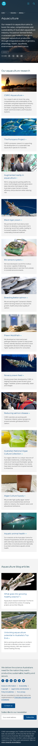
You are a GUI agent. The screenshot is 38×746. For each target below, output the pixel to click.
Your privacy (21, 692)
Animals (21, 13)
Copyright (4, 689)
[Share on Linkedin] (17, 56)
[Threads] (19, 680)
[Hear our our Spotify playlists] (15, 680)
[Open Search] (34, 3)
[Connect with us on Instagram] (7, 680)
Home (3, 13)
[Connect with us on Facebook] (2, 680)
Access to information (8, 686)
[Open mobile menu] (28, 3)
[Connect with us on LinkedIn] (11, 680)
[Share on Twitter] (13, 56)
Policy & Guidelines (7, 692)
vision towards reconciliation (11, 742)
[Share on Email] (21, 56)
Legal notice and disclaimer (20, 689)
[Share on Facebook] (9, 56)
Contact (5, 52)
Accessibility (23, 686)
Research (13, 13)
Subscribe (30, 717)
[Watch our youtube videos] (23, 680)
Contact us (8, 706)
